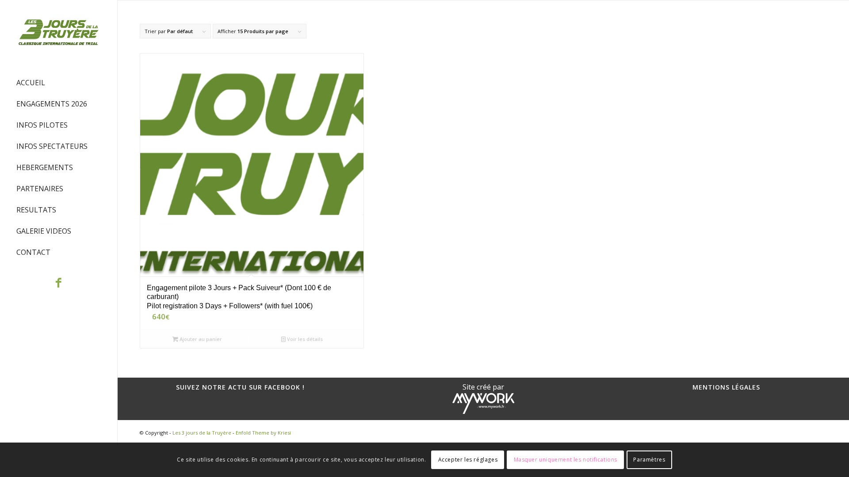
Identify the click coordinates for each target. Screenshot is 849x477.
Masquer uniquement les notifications (566, 459)
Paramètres (649, 459)
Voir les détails (304, 339)
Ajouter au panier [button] (200, 339)
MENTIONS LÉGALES (726, 387)
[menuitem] (58, 83)
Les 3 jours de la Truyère (201, 432)
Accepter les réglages (468, 459)
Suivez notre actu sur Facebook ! (240, 387)
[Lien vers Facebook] (58, 283)
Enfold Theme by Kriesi (263, 432)
